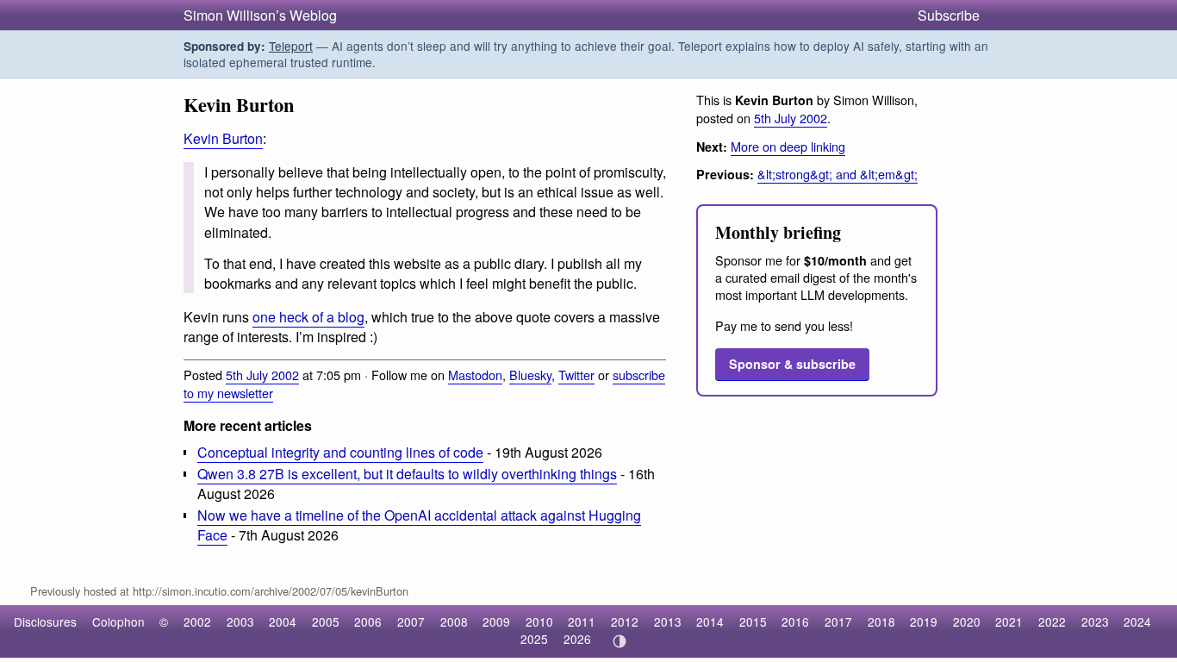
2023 (1095, 621)
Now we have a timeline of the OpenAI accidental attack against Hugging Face (419, 525)
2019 (923, 621)
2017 (838, 621)
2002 (197, 621)
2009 (496, 621)
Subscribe (949, 15)
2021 (1009, 621)
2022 (1052, 621)
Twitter (576, 374)
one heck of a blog (308, 317)
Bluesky (530, 374)
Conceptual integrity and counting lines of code (340, 452)
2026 (577, 638)
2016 (795, 621)
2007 (411, 621)
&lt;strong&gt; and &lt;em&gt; (837, 174)
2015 (753, 621)
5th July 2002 (262, 374)
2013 (668, 621)
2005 (325, 621)
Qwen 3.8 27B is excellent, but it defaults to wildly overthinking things (407, 474)
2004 (282, 621)
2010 (539, 621)
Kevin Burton (223, 138)
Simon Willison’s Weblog (260, 15)
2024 (1137, 621)
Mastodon (475, 374)
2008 (454, 621)
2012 (624, 621)
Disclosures (45, 621)
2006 (368, 621)
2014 (710, 621)
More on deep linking (788, 146)
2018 (881, 621)
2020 (967, 621)
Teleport (291, 45)
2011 (581, 621)
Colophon (118, 621)
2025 (534, 638)
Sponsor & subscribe (792, 363)
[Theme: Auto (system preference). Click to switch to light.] (619, 641)
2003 (240, 621)
